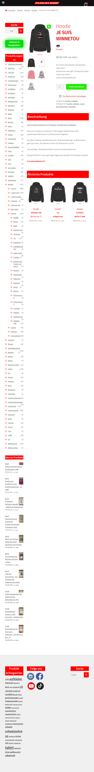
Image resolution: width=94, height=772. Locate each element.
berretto (17, 683)
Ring (9, 385)
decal (15, 694)
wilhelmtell (10, 755)
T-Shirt (13, 189)
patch (18, 714)
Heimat (16, 270)
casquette (16, 687)
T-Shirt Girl (15, 193)
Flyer (10, 151)
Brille (10, 114)
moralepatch (15, 708)
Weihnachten (13, 448)
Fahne (10, 135)
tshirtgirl (17, 748)
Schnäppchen (13, 81)
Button (10, 122)
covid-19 (16, 691)
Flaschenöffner (13, 147)
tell (6, 743)
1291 (7, 679)
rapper (7, 721)
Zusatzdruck (15, 336)
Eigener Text (18, 230)
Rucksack (11, 390)
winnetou (72, 107)
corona (8, 690)
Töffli (10, 435)
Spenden (11, 415)
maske (8, 707)
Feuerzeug (12, 139)
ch (21, 686)
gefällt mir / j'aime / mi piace (18, 264)
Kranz (15, 287)
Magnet (11, 352)
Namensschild (13, 365)
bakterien (9, 683)
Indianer (34, 10)
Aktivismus (12, 85)
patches (17, 717)
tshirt (9, 747)
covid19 (8, 694)
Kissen (10, 344)
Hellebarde (17, 275)
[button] (49, 27)
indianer (76, 104)
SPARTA (16, 313)
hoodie (69, 104)
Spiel (10, 419)
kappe (7, 704)
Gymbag (11, 172)
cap (10, 687)
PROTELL (11, 68)
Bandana (11, 106)
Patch (10, 369)
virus (7, 752)
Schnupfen (12, 406)
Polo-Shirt (14, 209)
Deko (10, 126)
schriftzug (8, 724)
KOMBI (15, 218)
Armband (11, 93)
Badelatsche (13, 101)
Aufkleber (11, 89)
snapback (12, 736)
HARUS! (11, 176)
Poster (10, 377)
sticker (18, 736)
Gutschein (12, 168)
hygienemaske (11, 701)
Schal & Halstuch (14, 398)
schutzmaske (17, 724)
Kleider (20, 10)
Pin (9, 373)
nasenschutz (10, 714)
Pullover (14, 332)
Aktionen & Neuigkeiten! (14, 43)
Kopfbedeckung (14, 348)
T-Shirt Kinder (16, 197)
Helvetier (16, 279)
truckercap (17, 743)
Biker (15, 226)
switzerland (18, 740)
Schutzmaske (13, 410)
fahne (20, 695)
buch (7, 687)
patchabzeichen (10, 717)
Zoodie (13, 327)
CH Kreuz (16, 234)
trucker (10, 743)
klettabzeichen (17, 704)
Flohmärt (11, 76)
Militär (15, 291)
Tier (9, 431)
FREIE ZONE (17, 253)
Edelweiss (11, 130)
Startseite (11, 10)
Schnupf (16, 308)
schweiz (8, 727)
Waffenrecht (18, 317)
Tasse (10, 427)
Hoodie (27, 10)
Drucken (59, 49)
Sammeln (11, 394)
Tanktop (14, 201)
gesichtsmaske (11, 698)
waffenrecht (15, 752)
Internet (11, 340)
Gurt (9, 164)
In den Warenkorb (76, 86)
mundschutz (10, 711)
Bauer (15, 222)
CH (14, 238)
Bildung (11, 110)
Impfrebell (12, 180)
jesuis (82, 104)
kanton (20, 701)
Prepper (11, 381)
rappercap (13, 721)
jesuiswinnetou (62, 107)
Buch (10, 118)
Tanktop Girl (15, 205)
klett (11, 704)
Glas (9, 159)
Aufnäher (11, 97)
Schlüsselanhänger (15, 402)
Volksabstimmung (15, 64)
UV (9, 439)
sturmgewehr (9, 740)
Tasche (10, 423)
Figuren (11, 143)
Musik (10, 361)
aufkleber (15, 679)
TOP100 (11, 72)
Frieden (11, 155)
